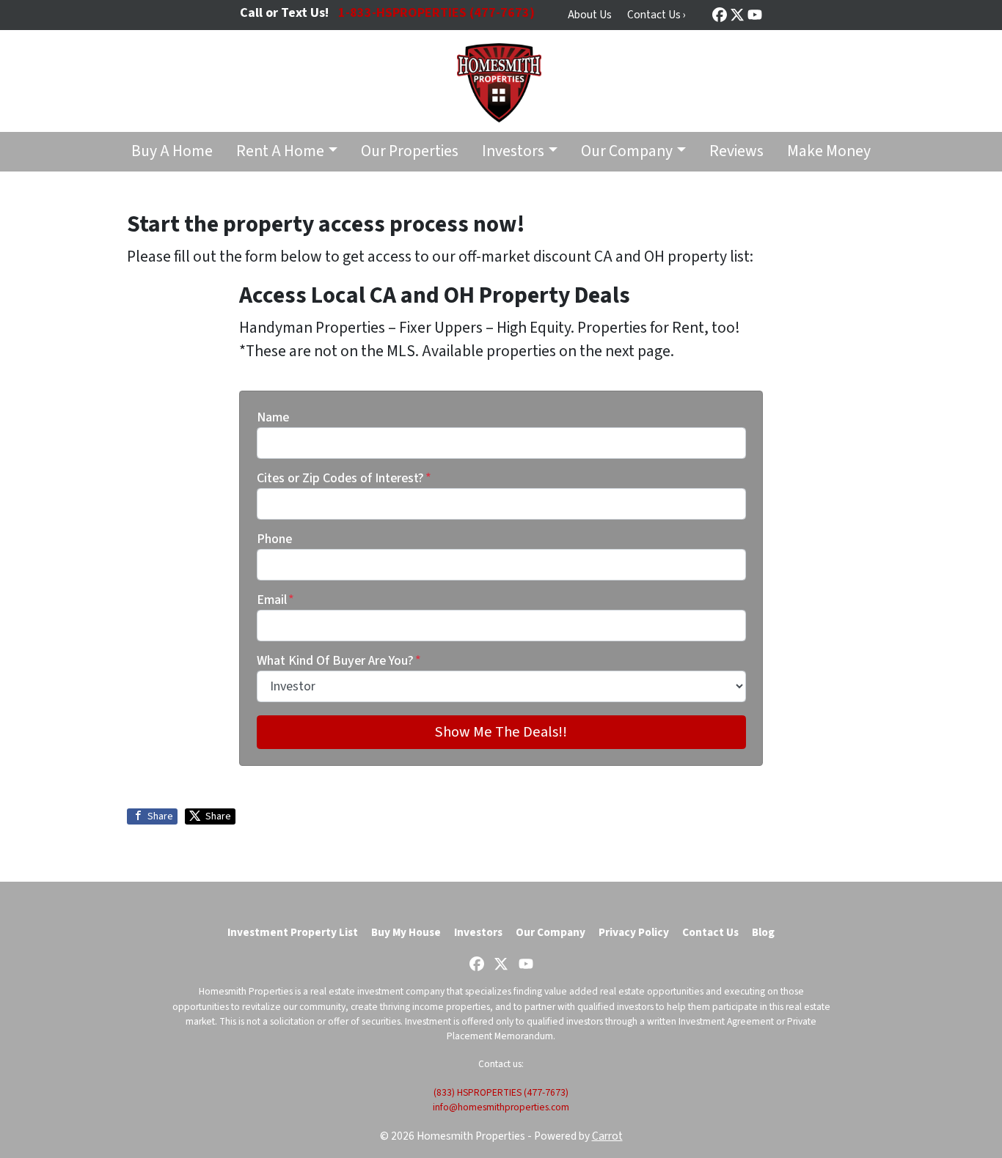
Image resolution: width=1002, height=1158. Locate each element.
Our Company (627, 151)
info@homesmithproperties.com (501, 1107)
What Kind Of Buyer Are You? (339, 661)
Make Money (829, 151)
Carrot (607, 1136)
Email (275, 600)
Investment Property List (292, 932)
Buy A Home (172, 151)
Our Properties (409, 151)
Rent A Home (280, 151)
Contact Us (710, 932)
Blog (763, 932)
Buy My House (406, 932)
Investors (513, 151)
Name (273, 417)
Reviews (736, 151)
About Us (590, 15)
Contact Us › (656, 15)
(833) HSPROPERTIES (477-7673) (501, 1092)
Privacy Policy (634, 932)
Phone (274, 539)
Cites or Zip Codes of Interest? (344, 478)
